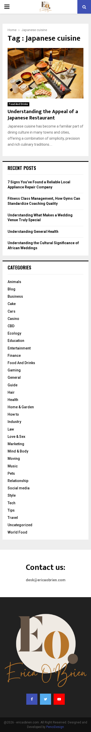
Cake (12, 304)
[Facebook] (31, 699)
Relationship (18, 481)
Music (13, 466)
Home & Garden (21, 407)
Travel (13, 518)
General (14, 377)
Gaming (14, 370)
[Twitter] (45, 699)
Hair (11, 392)
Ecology (14, 333)
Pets (11, 473)
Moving (14, 459)
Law (11, 429)
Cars (11, 311)
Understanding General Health (33, 232)
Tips (11, 510)
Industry (14, 422)
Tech (11, 503)
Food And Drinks (18, 104)
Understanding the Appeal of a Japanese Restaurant (43, 114)
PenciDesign (55, 727)
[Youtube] (59, 699)
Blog (11, 289)
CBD (11, 326)
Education (16, 341)
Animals (14, 282)
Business (15, 296)
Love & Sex (16, 437)
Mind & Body (18, 451)
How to (13, 414)
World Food (17, 532)
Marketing (16, 444)
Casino (13, 319)
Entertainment (19, 348)
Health (13, 400)
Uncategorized (20, 525)
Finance (14, 356)
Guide (12, 385)
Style (12, 495)
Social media (19, 488)
